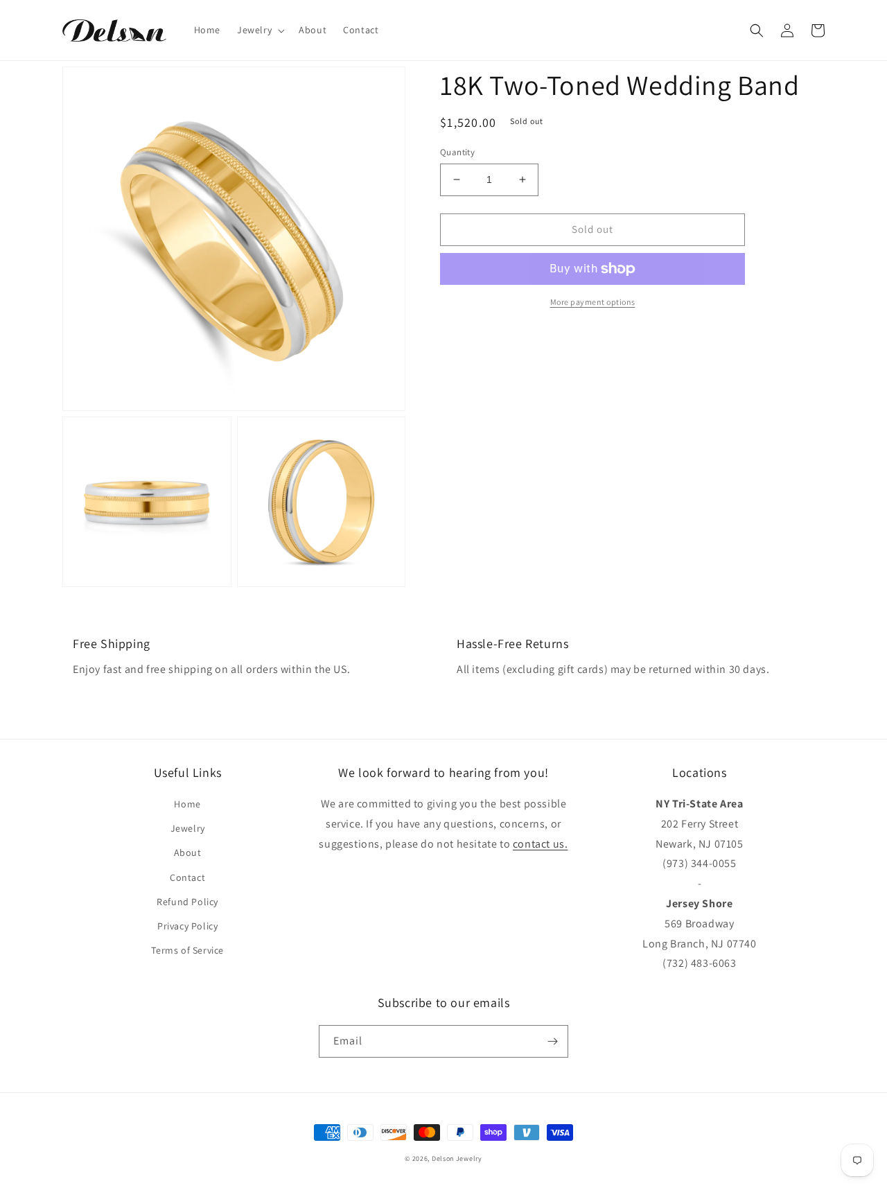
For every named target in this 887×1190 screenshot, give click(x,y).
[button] (259, 29)
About (188, 852)
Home (187, 804)
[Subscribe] (552, 1041)
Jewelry (187, 828)
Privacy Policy (187, 926)
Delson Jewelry (457, 1158)
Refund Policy (187, 901)
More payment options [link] (592, 302)
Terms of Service (187, 950)
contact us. (540, 844)
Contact (187, 877)
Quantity (457, 152)
